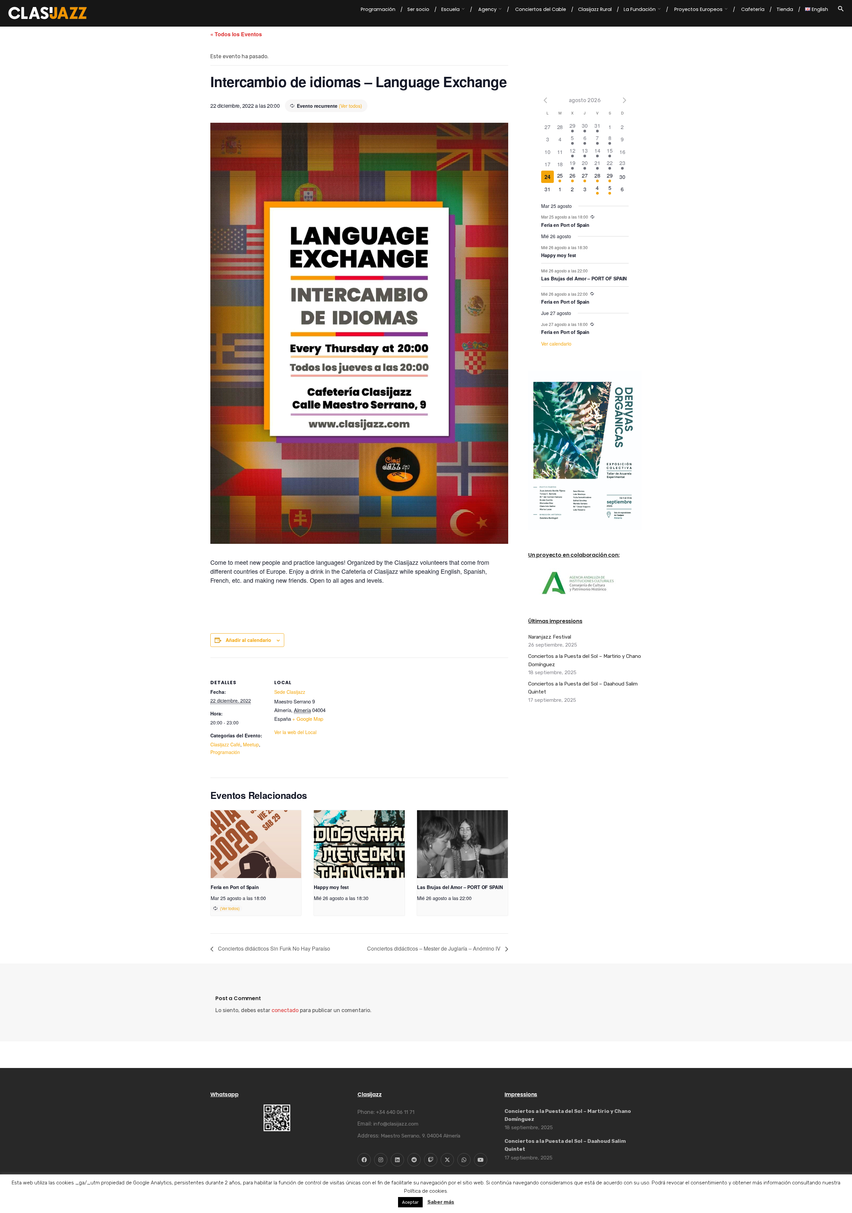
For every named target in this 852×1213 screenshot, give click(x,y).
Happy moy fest (331, 887)
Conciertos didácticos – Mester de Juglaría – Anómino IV (434, 948)
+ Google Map (307, 718)
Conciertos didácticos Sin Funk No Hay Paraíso (273, 948)
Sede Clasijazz (289, 691)
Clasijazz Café (225, 744)
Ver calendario (556, 343)
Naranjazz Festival (549, 637)
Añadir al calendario (248, 640)
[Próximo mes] (625, 100)
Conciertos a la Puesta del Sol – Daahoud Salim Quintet (583, 688)
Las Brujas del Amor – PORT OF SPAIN (460, 887)
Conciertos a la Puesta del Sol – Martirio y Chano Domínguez (584, 660)
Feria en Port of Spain (235, 887)
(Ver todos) (350, 105)
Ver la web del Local (295, 732)
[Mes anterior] (545, 100)
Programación (225, 752)
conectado (285, 1010)
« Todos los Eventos (236, 34)
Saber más (440, 1202)
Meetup (251, 744)
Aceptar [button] (410, 1202)
